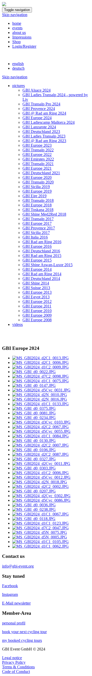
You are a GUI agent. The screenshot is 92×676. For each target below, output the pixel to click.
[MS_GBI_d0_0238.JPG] (34, 509)
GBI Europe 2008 (37, 320)
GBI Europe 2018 (37, 205)
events (17, 28)
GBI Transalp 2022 (38, 150)
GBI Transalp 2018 (38, 200)
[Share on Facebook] (4, 338)
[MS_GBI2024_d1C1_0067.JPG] (40, 514)
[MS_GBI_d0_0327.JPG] (34, 459)
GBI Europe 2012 (37, 301)
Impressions (21, 37)
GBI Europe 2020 (37, 177)
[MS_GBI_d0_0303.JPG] (34, 468)
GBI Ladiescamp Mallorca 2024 (48, 122)
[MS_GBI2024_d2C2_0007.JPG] (40, 445)
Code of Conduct (16, 671)
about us (19, 32)
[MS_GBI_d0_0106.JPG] (34, 450)
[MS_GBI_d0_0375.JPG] (34, 408)
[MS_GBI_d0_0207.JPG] (34, 491)
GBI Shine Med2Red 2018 (44, 214)
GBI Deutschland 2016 (41, 251)
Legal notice (12, 658)
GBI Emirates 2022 (38, 159)
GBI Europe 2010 (37, 311)
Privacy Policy (14, 662)
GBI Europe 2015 (37, 260)
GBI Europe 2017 (37, 223)
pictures (18, 85)
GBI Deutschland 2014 (41, 278)
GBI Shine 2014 (35, 283)
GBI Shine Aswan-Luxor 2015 (47, 265)
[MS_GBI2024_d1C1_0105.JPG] (40, 541)
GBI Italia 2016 (35, 237)
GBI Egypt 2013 (36, 297)
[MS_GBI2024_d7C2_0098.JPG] (40, 376)
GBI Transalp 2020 (38, 182)
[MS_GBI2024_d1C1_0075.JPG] (40, 381)
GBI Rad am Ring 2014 (41, 274)
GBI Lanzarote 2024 (39, 127)
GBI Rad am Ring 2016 (41, 242)
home (16, 23)
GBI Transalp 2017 (38, 219)
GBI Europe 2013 (37, 292)
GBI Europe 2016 (37, 246)
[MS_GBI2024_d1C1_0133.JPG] (40, 404)
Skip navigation (14, 15)
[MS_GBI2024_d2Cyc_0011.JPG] (41, 463)
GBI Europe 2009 (37, 315)
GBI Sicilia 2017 (36, 232)
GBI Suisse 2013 (36, 288)
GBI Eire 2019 (34, 196)
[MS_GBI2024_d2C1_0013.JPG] (40, 358)
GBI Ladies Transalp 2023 (43, 136)
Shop (16, 42)
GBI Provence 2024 (38, 108)
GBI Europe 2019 (37, 191)
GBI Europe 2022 (37, 154)
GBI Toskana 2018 (37, 209)
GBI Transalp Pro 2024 (41, 104)
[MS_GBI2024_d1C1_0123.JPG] (40, 523)
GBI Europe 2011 (36, 306)
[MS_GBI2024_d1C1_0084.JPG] (40, 436)
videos (17, 324)
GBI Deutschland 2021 (41, 173)
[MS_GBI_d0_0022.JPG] (34, 372)
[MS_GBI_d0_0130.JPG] (34, 440)
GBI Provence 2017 (38, 228)
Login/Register (24, 46)
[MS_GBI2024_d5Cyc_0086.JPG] (41, 500)
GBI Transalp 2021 (38, 164)
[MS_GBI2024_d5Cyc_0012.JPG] (41, 477)
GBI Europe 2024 (37, 118)
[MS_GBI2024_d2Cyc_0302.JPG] (41, 496)
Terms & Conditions (18, 667)
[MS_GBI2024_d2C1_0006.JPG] (40, 362)
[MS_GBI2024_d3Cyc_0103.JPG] (41, 422)
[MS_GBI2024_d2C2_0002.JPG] (40, 486)
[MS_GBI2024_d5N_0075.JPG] (39, 532)
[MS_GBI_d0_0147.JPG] (34, 385)
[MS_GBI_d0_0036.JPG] (34, 505)
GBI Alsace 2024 (36, 90)
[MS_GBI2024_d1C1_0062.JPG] (40, 546)
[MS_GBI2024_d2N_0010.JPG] (39, 394)
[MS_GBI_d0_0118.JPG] (33, 519)
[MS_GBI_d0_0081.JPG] (34, 413)
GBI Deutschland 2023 (41, 131)
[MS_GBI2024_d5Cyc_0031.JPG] (41, 390)
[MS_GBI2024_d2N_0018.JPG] (39, 482)
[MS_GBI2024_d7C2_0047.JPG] (40, 528)
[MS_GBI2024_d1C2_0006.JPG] (40, 473)
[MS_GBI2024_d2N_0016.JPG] (39, 399)
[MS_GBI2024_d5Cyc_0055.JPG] (41, 431)
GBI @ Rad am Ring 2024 (44, 113)
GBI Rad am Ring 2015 (41, 255)
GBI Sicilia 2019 (36, 187)
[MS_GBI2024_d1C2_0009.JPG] (40, 367)
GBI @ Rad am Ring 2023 (44, 141)
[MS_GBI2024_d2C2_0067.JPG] (40, 427)
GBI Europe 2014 (37, 269)
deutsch (18, 68)
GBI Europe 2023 (37, 145)
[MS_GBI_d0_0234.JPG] (34, 417)
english (18, 64)
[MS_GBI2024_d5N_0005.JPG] (39, 537)
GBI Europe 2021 (37, 168)
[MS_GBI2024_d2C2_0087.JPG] (40, 454)
